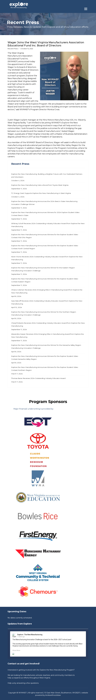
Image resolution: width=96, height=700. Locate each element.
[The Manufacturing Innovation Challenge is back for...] (48, 654)
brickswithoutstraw (53, 695)
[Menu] (86, 8)
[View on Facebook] (82, 635)
